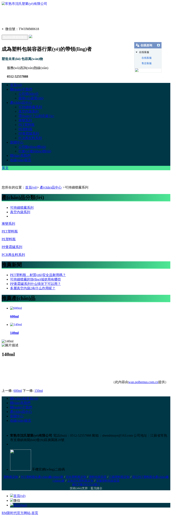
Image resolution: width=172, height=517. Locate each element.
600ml (17, 390)
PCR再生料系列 (30, 138)
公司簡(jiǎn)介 (28, 94)
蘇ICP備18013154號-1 (86, 484)
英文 (5, 168)
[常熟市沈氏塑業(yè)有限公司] (24, 3)
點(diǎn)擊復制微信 (14, 37)
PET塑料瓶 (26, 124)
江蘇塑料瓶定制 (119, 476)
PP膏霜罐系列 (28, 133)
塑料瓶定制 (11, 476)
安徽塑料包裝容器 (108, 480)
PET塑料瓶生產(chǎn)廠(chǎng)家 (42, 476)
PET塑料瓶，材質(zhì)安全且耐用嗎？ (38, 275)
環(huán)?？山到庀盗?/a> (36, 116)
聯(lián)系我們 (20, 155)
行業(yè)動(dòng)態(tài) (34, 151)
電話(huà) (20, 505)
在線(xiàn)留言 (20, 160)
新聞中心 (16, 142)
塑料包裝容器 (98, 476)
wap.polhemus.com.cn (143, 382)
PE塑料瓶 (25, 129)
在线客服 (147, 57)
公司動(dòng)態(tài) (32, 147)
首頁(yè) (16, 85)
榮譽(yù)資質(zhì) (30, 98)
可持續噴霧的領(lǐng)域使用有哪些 (35, 279)
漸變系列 (25, 120)
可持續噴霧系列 (30, 107)
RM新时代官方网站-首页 (20, 513)
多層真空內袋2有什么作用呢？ (32, 288)
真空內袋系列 (28, 111)
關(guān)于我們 (21, 89)
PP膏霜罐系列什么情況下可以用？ (35, 284)
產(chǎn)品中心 (21, 102)
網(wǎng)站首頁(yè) (24, 398)
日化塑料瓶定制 (76, 476)
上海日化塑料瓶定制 (80, 480)
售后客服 (147, 63)
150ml (38, 390)
